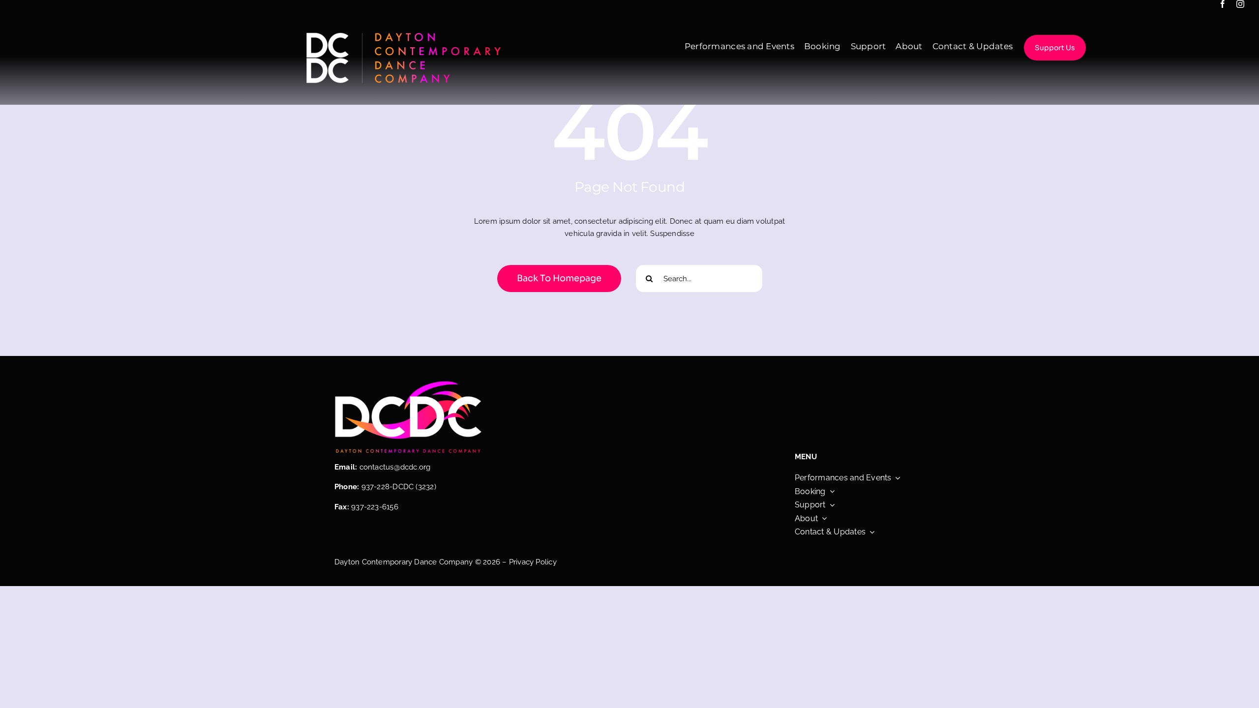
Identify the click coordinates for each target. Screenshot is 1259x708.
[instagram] (1240, 4)
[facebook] (1223, 4)
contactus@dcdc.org (395, 467)
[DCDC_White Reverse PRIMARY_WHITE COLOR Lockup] (403, 33)
